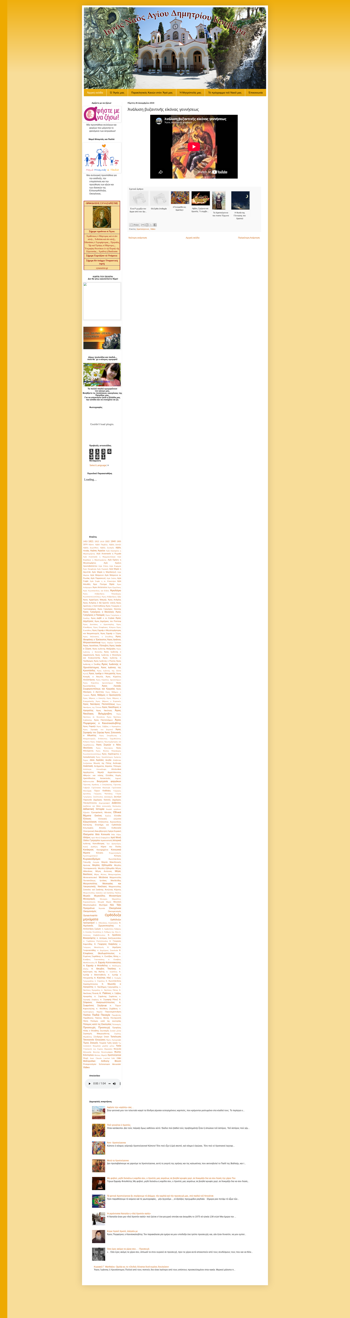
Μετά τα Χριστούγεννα (118, 1160)
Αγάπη (93, 550)
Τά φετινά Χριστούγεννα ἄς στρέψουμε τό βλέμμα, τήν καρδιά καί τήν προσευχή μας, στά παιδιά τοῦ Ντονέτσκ (160, 1196)
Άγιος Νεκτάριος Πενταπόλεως (99, 704)
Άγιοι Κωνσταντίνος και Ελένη (96, 591)
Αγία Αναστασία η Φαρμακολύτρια (99, 557)
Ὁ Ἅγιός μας (117, 92)
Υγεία (118, 1045)
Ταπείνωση (115, 1036)
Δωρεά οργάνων (113, 809)
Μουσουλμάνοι (89, 905)
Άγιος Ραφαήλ (89, 726)
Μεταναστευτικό (90, 877)
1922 (107, 541)
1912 (97, 541)
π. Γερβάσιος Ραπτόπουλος (95, 941)
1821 (91, 541)
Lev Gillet (116, 1058)
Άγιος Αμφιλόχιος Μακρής (95, 600)
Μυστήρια (103, 905)
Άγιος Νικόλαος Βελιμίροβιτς (102, 712)
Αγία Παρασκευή (98, 578)
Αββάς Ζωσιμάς (107, 548)
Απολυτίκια (116, 769)
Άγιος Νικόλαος (104, 710)
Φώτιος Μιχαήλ (100, 1055)
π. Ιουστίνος (111, 972)
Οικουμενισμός (114, 911)
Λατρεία (96, 862)
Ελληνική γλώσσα (109, 819)
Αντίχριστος (99, 766)
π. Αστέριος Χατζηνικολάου (109, 938)
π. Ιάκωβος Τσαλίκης (103, 968)
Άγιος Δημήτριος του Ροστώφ (108, 621)
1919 (102, 541)
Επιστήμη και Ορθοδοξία (108, 825)
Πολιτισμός (116, 1024)
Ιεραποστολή (106, 840)
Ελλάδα (117, 816)
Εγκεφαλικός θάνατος (101, 812)
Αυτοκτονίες (105, 778)
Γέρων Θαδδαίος (102, 791)
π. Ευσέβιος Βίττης (110, 956)
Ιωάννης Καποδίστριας (93, 843)
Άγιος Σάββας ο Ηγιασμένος (109, 726)
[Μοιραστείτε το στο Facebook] (155, 225)
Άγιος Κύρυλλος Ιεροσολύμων (98, 683)
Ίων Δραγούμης (114, 844)
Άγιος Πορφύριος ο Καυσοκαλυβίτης (102, 721)
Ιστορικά (117, 840)
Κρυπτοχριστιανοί (90, 856)
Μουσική (117, 902)
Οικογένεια (115, 908)
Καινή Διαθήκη (90, 847)
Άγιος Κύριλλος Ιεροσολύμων (108, 680)
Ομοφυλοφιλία (90, 915)
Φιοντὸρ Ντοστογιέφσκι (103, 1052)
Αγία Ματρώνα (97, 575)
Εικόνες (98, 815)
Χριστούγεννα (143, 229)
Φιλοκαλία (87, 1052)
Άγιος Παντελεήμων (103, 720)
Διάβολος (116, 803)
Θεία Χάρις (116, 834)
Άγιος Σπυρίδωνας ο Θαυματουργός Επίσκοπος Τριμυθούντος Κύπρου (102, 739)
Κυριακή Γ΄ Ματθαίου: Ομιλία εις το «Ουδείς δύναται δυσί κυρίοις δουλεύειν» (131, 1267)
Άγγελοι (101, 550)
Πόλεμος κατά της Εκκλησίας (97, 1024)
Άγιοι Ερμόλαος (114, 587)
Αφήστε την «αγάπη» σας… (120, 1107)
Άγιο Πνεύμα (99, 584)
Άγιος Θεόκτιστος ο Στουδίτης (98, 637)
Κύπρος (117, 856)
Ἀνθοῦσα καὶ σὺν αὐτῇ (104, 239)
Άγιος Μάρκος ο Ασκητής (94, 698)
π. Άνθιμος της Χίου (110, 932)
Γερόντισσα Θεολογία (101, 788)
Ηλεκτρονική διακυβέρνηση (95, 831)
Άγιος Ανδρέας (114, 600)
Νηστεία (102, 908)
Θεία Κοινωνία (102, 834)
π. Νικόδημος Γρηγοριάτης (106, 987)
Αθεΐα (92, 760)
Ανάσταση (88, 766)
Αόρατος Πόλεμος (113, 766)
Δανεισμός (108, 797)
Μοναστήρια (115, 896)
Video (152, 229)
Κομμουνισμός (115, 853)
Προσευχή (104, 1027)
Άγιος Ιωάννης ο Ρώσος (105, 661)
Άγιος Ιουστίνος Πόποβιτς (96, 645)
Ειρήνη (108, 816)
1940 (113, 541)
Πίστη (85, 1021)
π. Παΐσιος (105, 993)
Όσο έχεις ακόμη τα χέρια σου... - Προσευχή (128, 1249)
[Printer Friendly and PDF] (134, 225)
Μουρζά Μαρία (104, 902)
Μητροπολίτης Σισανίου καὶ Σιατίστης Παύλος (102, 893)
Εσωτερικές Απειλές (94, 828)
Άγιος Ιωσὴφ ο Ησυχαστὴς (102, 673)
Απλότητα (87, 769)
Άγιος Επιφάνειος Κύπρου (104, 627)
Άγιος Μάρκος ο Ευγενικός (108, 701)
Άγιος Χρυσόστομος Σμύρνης (108, 757)
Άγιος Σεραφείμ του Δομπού (98, 730)
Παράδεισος (88, 1018)
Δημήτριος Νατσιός (102, 800)
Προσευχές (89, 1027)
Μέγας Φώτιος (100, 874)
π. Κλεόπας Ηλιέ (102, 978)
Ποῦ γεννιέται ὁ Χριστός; (119, 1125)
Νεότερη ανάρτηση (138, 238)
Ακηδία (108, 760)
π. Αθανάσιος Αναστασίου (107, 923)
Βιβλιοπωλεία (88, 781)
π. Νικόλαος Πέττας (109, 990)
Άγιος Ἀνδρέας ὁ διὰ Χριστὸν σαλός (99, 603)
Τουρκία (102, 1043)
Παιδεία (87, 1015)
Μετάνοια (103, 877)
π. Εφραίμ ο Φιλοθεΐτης (95, 965)
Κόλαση (99, 853)
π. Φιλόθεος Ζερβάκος (107, 1008)
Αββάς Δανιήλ (115, 545)
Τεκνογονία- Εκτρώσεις (94, 1039)
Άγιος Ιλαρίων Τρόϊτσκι (111, 643)
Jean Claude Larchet (100, 1058)
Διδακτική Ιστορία (93, 808)
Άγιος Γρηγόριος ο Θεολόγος (98, 612)
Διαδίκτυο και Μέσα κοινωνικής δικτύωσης (102, 806)
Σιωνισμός (104, 1031)
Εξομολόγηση (90, 822)
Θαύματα (88, 834)
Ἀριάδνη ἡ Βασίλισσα (108, 251)
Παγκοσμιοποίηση (113, 1012)
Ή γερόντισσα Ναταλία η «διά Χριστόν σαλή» (129, 1213)
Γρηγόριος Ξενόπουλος (93, 797)
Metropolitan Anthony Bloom (102, 1061)
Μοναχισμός (89, 899)
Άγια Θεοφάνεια (89, 569)
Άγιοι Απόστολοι (100, 587)
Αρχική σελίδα (192, 238)
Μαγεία (104, 862)
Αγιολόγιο (115, 590)
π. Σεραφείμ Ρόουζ (109, 999)
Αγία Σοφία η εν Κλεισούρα (103, 581)
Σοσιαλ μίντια (115, 1031)
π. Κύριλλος (100, 981)
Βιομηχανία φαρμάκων (109, 781)
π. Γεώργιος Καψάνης (106, 944)
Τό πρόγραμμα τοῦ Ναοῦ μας (225, 92)
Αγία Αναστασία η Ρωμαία (108, 553)
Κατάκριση (88, 849)
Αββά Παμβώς (101, 545)
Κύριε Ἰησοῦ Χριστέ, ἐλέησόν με (122, 1231)
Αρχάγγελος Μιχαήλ (93, 772)
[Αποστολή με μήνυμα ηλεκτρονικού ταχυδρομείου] (143, 225)
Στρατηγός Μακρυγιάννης (96, 1033)
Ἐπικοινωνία (255, 92)
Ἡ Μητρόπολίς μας (190, 92)
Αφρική (118, 778)
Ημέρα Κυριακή (114, 831)
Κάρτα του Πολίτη (111, 847)
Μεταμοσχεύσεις (114, 874)
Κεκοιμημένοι (102, 850)
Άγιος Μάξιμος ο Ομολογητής (106, 695)
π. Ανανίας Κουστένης (92, 932)
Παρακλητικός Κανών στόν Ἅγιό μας (152, 92)
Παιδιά (95, 1014)
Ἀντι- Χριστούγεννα (116, 1142)
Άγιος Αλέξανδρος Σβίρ (111, 597)
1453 (85, 541)
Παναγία (105, 1014)
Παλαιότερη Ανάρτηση (249, 238)
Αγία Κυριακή (102, 569)
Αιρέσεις (100, 760)
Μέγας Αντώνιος (103, 871)
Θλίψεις (87, 837)
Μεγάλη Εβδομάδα (102, 865)
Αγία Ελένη (103, 566)
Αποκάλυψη (101, 769)
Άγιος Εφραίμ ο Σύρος (110, 633)
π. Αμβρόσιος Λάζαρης (111, 929)
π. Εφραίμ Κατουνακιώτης (108, 962)
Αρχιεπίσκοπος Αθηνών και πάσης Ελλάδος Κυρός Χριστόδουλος (102, 775)
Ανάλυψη (117, 763)
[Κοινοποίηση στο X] (151, 225)
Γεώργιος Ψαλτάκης (103, 794)
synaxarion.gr (102, 268)
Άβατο (91, 545)
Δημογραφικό (104, 803)
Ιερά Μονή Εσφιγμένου (100, 838)
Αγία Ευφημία (115, 566)
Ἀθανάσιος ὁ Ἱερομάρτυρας (96, 242)
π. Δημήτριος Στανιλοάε (107, 950)
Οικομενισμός (89, 911)
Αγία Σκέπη (111, 578)
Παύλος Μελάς (102, 1018)
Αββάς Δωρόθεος (91, 548)
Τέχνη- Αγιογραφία (113, 1040)
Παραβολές (116, 1015)
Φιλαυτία (117, 1049)
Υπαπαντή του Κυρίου (93, 1049)
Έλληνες (87, 818)
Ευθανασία (116, 828)
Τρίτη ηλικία (112, 1043)
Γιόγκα (118, 794)
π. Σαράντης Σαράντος (105, 996)
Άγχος (85, 760)
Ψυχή (85, 1058)
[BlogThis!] (147, 225)
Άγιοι (111, 584)
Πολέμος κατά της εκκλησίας (105, 1021)
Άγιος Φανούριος (104, 748)
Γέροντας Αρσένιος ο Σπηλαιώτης (97, 785)
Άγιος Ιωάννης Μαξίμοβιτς (104, 649)
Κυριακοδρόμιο (91, 858)
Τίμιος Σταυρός (90, 1043)
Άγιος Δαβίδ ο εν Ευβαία (102, 618)
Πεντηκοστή (115, 1018)
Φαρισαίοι (108, 1049)
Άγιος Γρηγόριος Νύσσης (109, 609)
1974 (85, 544)
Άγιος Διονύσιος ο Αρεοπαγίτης (98, 624)
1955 (119, 541)
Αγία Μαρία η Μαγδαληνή (104, 572)
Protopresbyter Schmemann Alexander (102, 1064)
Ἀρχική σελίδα (95, 92)
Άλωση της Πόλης (102, 763)
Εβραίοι (86, 812)
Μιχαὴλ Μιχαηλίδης (94, 896)
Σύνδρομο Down (101, 1037)
